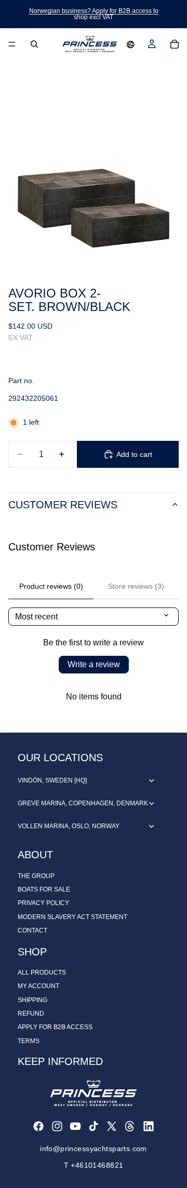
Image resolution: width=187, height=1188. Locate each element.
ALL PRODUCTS (42, 972)
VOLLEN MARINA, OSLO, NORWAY (68, 826)
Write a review (94, 664)
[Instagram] (57, 1126)
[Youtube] (75, 1126)
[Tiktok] (93, 1126)
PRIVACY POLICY (43, 903)
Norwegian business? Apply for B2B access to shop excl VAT (93, 14)
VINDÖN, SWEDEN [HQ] (52, 780)
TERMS (28, 1041)
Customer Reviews (62, 504)
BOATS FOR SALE (44, 889)
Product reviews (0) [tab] (51, 586)
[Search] (34, 44)
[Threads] (130, 1126)
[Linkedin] (148, 1126)
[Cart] (174, 44)
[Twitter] (111, 1126)
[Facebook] (38, 1126)
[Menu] (12, 44)
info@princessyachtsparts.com (93, 1148)
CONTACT (32, 930)
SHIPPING (32, 1000)
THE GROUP (36, 876)
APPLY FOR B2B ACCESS (55, 1027)
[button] (130, 44)
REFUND (31, 1013)
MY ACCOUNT (38, 986)
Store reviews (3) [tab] (136, 586)
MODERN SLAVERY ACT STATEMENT (72, 917)
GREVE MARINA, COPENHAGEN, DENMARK (83, 803)
